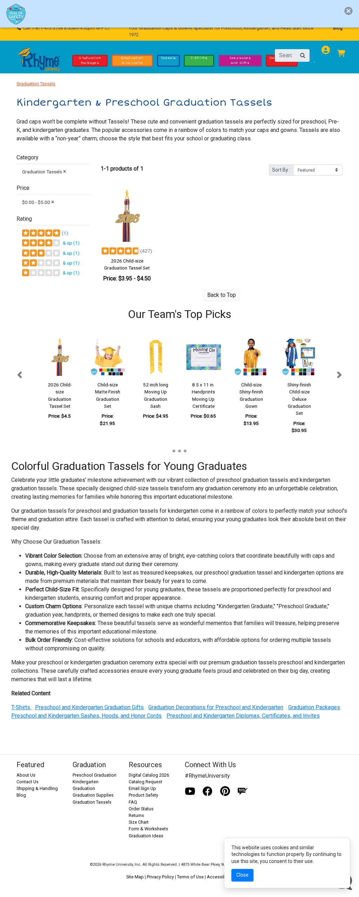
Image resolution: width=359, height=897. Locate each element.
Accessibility (220, 876)
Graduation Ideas (146, 835)
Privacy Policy (160, 876)
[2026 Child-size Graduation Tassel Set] (127, 216)
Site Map (135, 876)
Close (242, 875)
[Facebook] (207, 791)
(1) (64, 233)
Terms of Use (190, 876)
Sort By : (281, 170)
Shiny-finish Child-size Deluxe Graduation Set (299, 399)
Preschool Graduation (94, 775)
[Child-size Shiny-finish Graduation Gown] (251, 357)
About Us (25, 775)
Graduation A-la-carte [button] (132, 60)
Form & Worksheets (148, 828)
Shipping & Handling (37, 788)
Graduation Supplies (93, 795)
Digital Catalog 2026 (149, 775)
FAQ (133, 802)
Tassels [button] (168, 58)
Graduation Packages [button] (90, 60)
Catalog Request (145, 781)
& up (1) (70, 243)
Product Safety (143, 795)
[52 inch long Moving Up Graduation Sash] (155, 357)
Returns (136, 815)
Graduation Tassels (35, 83)
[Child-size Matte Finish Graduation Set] (108, 357)
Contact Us (27, 781)
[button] (19, 374)
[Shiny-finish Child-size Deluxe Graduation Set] (299, 357)
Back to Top (221, 295)
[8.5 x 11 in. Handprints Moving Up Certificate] (203, 357)
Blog (338, 28)
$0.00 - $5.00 (38, 202)
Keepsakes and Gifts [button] (240, 60)
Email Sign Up (142, 788)
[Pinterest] (225, 791)
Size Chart (139, 822)
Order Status (141, 808)
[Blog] (242, 791)
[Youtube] (190, 791)
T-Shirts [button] (199, 58)
